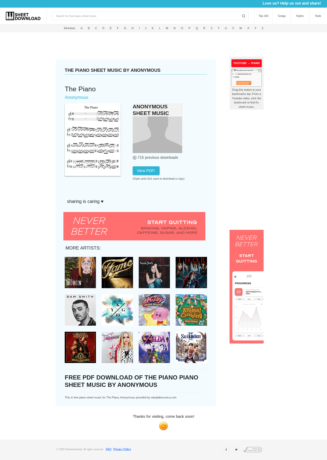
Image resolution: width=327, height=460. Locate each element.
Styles (300, 15)
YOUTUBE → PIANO (246, 63)
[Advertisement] (136, 43)
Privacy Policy (122, 449)
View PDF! (146, 171)
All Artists (69, 28)
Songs (282, 15)
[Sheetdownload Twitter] (236, 449)
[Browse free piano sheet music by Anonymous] (157, 128)
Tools (318, 15)
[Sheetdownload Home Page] (23, 16)
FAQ (108, 449)
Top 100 (263, 15)
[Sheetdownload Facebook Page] (226, 449)
